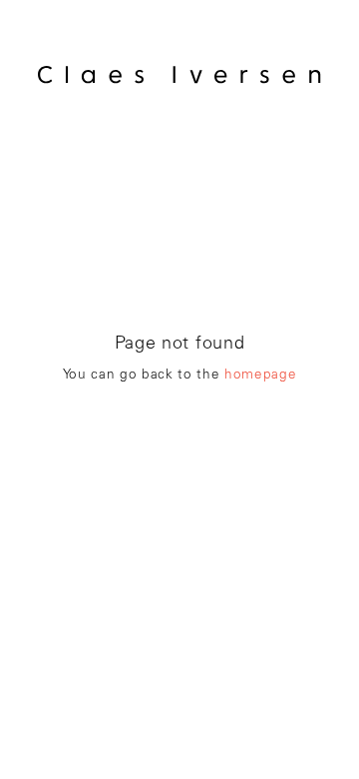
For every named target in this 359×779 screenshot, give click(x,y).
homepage (260, 376)
